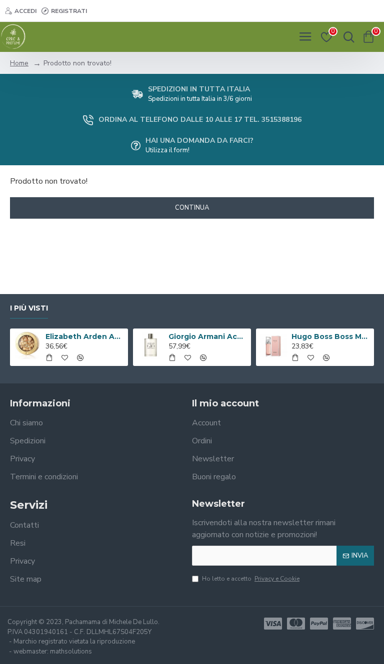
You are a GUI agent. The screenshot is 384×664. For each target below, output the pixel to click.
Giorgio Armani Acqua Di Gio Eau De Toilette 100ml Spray (208, 336)
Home (19, 63)
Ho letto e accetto (251, 579)
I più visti (29, 308)
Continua (192, 207)
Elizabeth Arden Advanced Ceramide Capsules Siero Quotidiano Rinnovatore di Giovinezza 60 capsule (85, 336)
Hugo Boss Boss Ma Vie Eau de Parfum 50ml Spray (331, 336)
